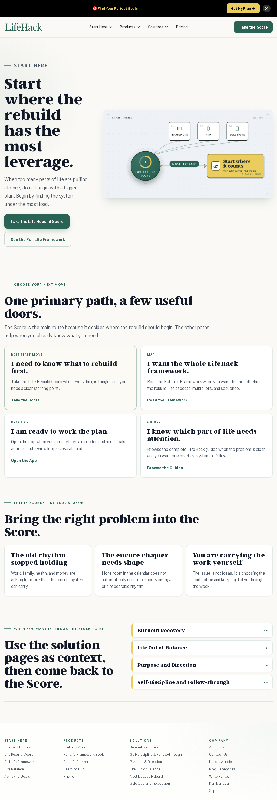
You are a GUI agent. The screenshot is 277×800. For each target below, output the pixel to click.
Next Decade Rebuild (146, 776)
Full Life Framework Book (83, 754)
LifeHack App (74, 747)
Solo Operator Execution (150, 783)
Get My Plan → (243, 8)
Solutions (156, 26)
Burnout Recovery (161, 630)
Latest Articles (221, 761)
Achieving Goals (17, 776)
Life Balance (14, 769)
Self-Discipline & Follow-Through (156, 754)
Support (216, 790)
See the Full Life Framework (38, 239)
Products (128, 26)
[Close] (267, 8)
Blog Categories (222, 769)
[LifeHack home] (23, 27)
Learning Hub (74, 769)
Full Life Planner (76, 761)
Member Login (220, 783)
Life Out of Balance (162, 648)
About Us (216, 747)
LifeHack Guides (17, 747)
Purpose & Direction (146, 761)
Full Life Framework (20, 761)
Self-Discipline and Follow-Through (183, 682)
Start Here (98, 26)
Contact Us (218, 754)
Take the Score (253, 27)
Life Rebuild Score (18, 754)
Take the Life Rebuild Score (37, 221)
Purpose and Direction (166, 665)
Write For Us (219, 776)
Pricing (182, 26)
